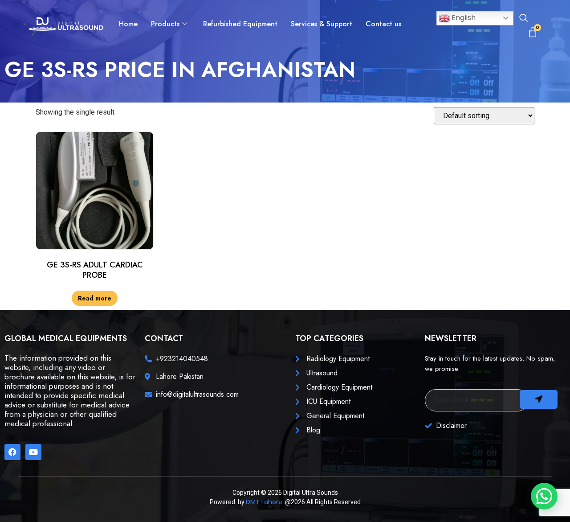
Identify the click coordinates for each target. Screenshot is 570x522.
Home (128, 24)
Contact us (383, 24)
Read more (94, 298)
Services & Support (321, 24)
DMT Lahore (264, 501)
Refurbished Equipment (240, 24)
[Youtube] (33, 452)
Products (165, 24)
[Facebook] (12, 452)
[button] (523, 18)
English (463, 17)
